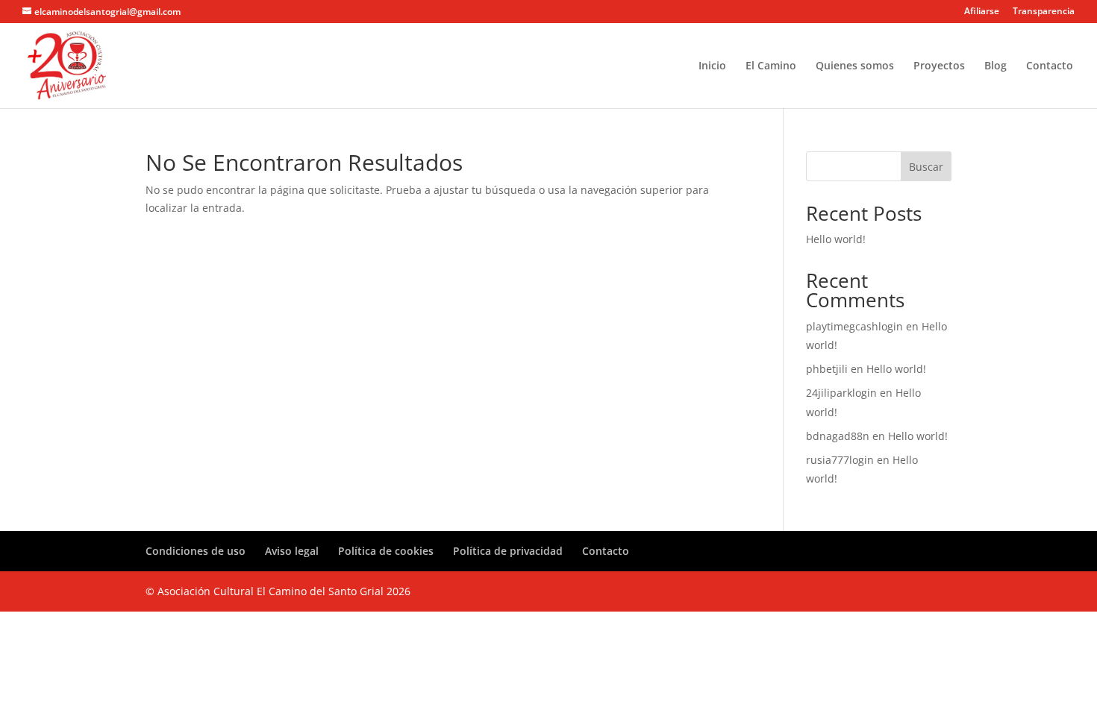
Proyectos (939, 66)
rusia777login (840, 460)
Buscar (926, 167)
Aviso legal (292, 551)
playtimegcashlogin (854, 326)
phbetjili (827, 369)
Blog (995, 66)
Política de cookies (386, 551)
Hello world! (836, 239)
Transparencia (1044, 12)
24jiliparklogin (841, 393)
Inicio (712, 66)
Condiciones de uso (196, 551)
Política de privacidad (508, 551)
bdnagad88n (837, 436)
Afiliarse (981, 12)
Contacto (1049, 66)
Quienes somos (855, 66)
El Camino (771, 66)
